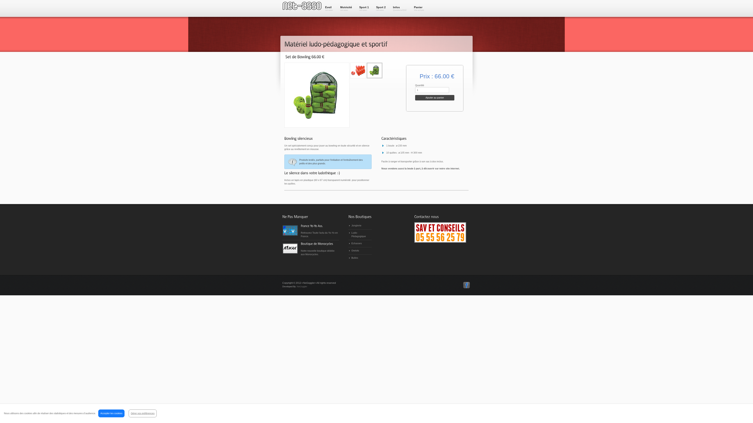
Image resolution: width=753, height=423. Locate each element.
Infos (400, 8)
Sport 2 (381, 8)
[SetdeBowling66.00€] (304, 56)
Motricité (346, 8)
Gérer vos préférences (143, 413)
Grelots (355, 250)
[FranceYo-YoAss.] (312, 225)
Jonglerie (356, 225)
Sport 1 (364, 8)
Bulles (354, 258)
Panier (419, 8)
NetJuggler (302, 286)
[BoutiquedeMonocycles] (317, 243)
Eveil (329, 8)
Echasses (356, 243)
